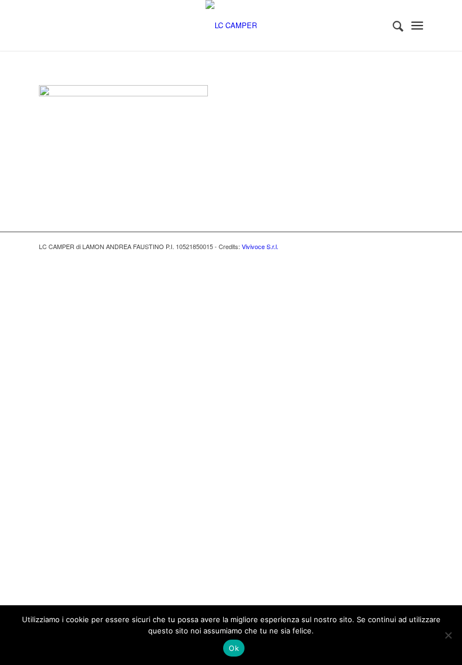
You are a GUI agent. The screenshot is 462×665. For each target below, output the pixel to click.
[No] (448, 635)
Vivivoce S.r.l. (260, 246)
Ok (234, 648)
